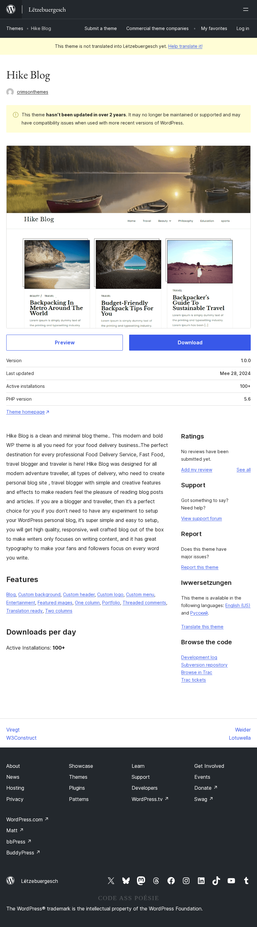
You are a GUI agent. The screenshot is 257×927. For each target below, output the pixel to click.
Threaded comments (144, 602)
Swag (203, 799)
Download (190, 342)
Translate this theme (202, 626)
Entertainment (20, 602)
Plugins (77, 788)
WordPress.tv (150, 799)
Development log (199, 657)
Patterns (79, 799)
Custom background (39, 594)
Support (141, 777)
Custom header (79, 594)
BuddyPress (23, 852)
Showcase (81, 766)
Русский (199, 612)
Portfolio (111, 602)
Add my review (196, 469)
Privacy (15, 799)
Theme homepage (25, 411)
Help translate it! (185, 46)
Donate (206, 788)
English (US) (237, 605)
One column (87, 602)
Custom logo (110, 594)
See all (244, 469)
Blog (11, 594)
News (12, 777)
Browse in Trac (196, 672)
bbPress (19, 841)
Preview (65, 342)
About (13, 766)
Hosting (15, 788)
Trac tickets (193, 679)
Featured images (55, 602)
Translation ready (24, 610)
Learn (138, 766)
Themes (14, 28)
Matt (15, 830)
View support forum (201, 518)
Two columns (58, 610)
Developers (145, 788)
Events (202, 777)
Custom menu (140, 594)
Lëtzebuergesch (39, 881)
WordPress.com (27, 819)
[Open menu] (247, 9)
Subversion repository (204, 664)
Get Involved (209, 766)
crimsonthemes (32, 91)
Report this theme (199, 567)
